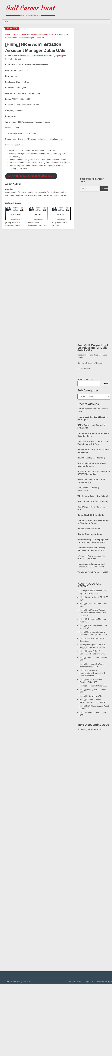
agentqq (59, 56)
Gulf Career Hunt (7, 981)
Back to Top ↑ (106, 981)
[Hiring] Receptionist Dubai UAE (93, 686)
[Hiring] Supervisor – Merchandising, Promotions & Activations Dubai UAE (92, 673)
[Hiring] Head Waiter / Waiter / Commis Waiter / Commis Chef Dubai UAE (92, 612)
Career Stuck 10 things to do (90, 515)
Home (7, 34)
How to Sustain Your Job (89, 529)
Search (105, 383)
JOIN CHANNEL (84, 368)
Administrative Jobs (22, 34)
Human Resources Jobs (42, 34)
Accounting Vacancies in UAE (90, 729)
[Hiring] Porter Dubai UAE (90, 696)
